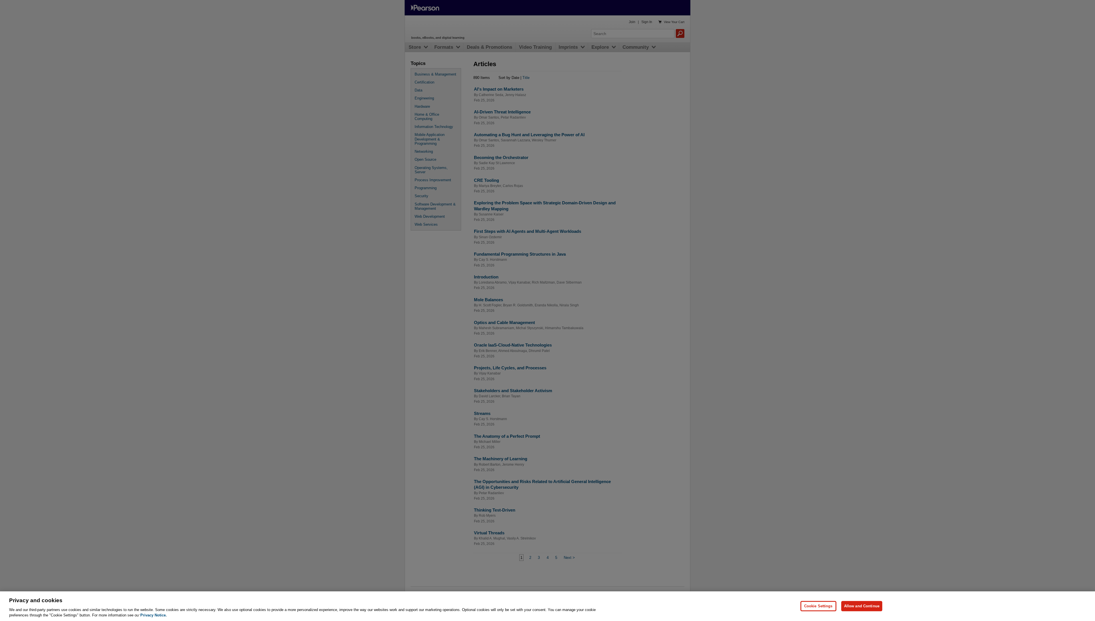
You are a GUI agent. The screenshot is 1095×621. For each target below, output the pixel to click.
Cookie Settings (818, 606)
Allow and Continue (861, 606)
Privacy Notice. (153, 615)
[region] (547, 606)
